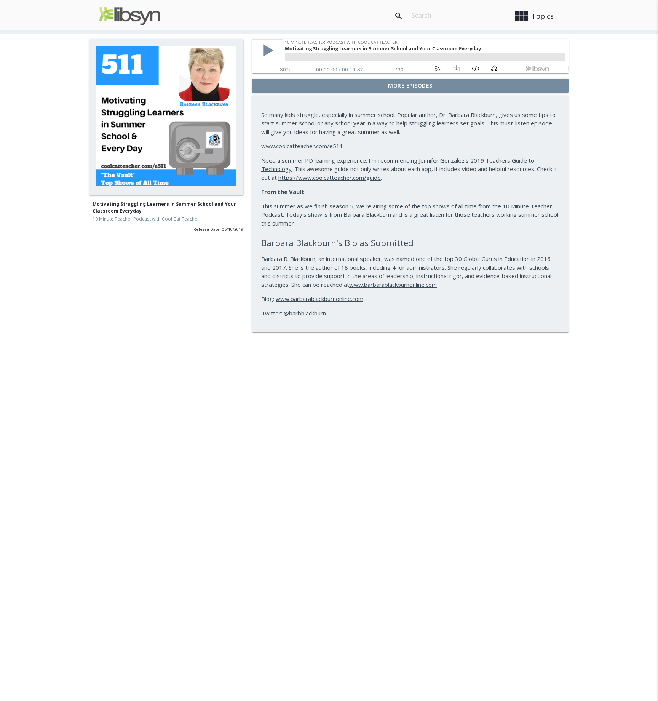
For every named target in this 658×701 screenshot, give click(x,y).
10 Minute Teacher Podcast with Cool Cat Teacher (146, 219)
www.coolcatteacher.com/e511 (302, 146)
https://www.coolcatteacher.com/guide (329, 177)
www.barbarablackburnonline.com (393, 284)
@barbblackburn (305, 313)
